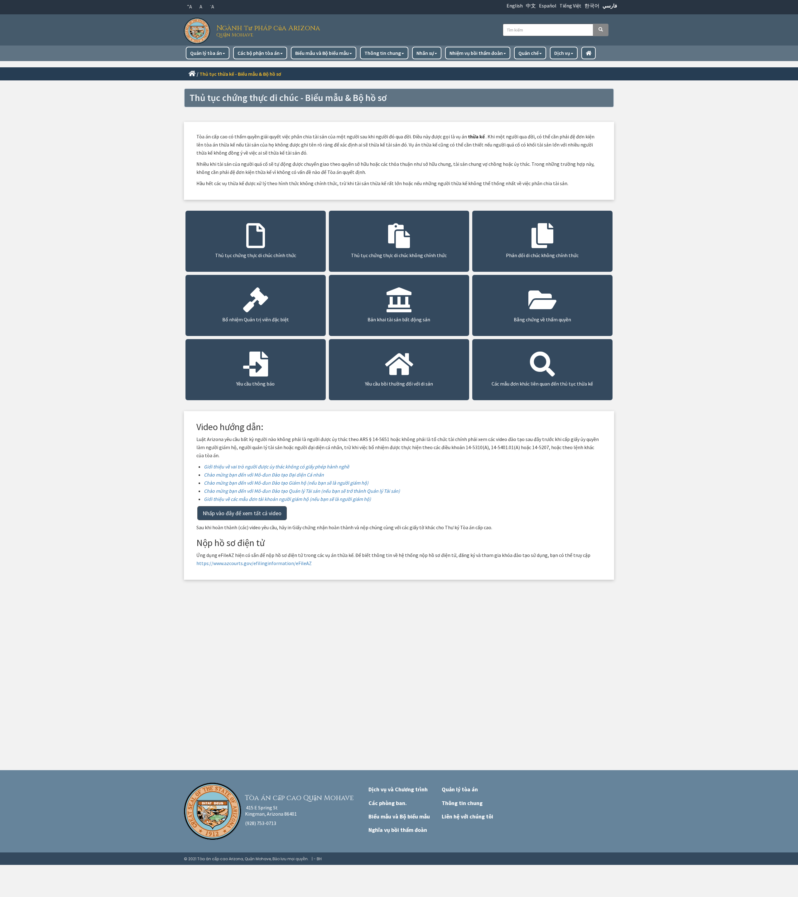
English (515, 5)
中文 (531, 5)
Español (547, 5)
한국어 (591, 5)
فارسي (610, 5)
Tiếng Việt (570, 5)
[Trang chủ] (198, 29)
